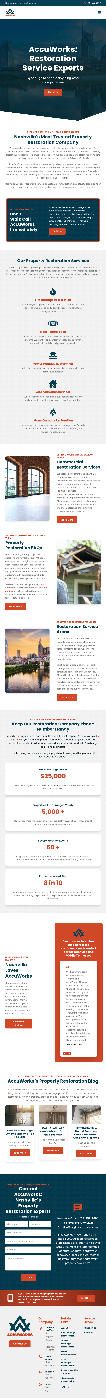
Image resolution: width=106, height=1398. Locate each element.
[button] (99, 12)
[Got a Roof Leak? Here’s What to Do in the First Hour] (53, 1114)
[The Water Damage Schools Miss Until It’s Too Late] (19, 1115)
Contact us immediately (67, 220)
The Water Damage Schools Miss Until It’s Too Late (19, 1134)
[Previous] (65, 1053)
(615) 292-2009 (93, 3)
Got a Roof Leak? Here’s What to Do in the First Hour (53, 1131)
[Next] (69, 1053)
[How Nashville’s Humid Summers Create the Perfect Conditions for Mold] (86, 1114)
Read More (19, 1152)
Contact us (66, 1251)
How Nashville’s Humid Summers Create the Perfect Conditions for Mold (86, 1132)
